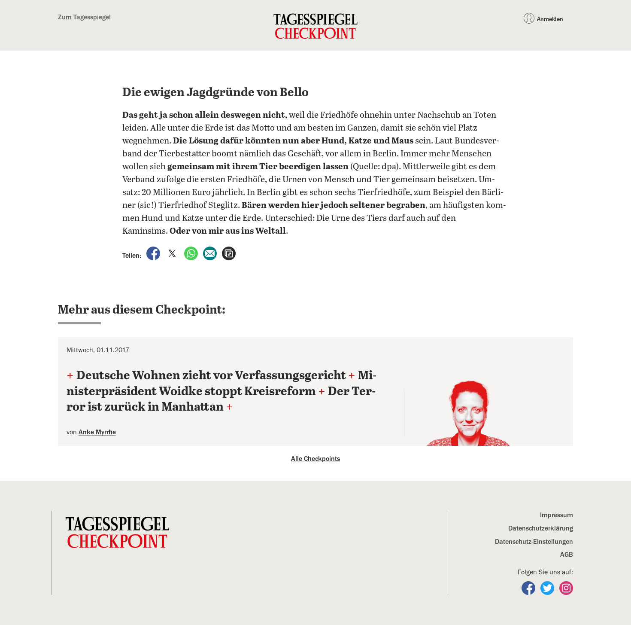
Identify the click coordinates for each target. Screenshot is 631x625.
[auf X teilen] (173, 253)
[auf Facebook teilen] (154, 253)
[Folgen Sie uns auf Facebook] (529, 587)
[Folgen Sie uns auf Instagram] (566, 587)
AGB (566, 554)
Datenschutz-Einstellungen (534, 541)
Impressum (556, 515)
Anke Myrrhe (97, 432)
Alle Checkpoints (315, 458)
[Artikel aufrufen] (229, 253)
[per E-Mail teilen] (210, 253)
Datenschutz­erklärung (540, 528)
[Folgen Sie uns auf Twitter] (548, 587)
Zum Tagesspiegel (84, 17)
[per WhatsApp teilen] (192, 253)
